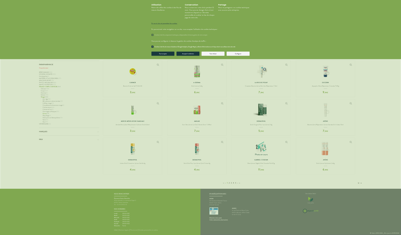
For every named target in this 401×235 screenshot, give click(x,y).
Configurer (238, 54)
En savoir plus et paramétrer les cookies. (164, 23)
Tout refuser (213, 54)
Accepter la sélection (188, 54)
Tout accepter (163, 54)
